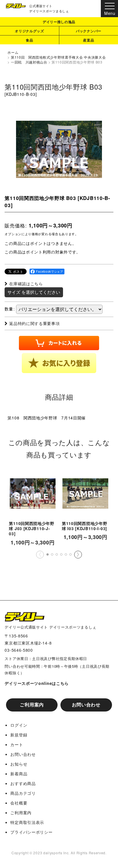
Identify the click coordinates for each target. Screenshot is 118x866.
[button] (59, 363)
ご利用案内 (32, 704)
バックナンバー (88, 30)
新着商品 (18, 773)
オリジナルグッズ (29, 30)
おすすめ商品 (23, 783)
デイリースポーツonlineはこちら (37, 683)
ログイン (18, 725)
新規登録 (18, 735)
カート (16, 744)
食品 (29, 40)
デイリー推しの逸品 (59, 21)
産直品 (88, 40)
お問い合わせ (86, 704)
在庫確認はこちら (26, 283)
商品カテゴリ (23, 793)
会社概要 (18, 803)
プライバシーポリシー (31, 832)
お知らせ (18, 764)
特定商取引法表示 (27, 822)
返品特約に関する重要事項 (34, 323)
